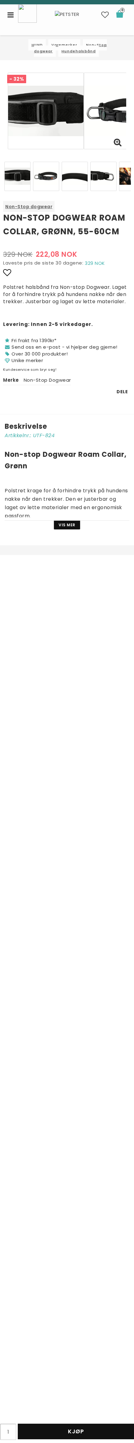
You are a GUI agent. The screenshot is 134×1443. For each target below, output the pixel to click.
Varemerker (64, 44)
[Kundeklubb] (27, 13)
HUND (37, 44)
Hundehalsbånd (78, 51)
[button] (105, 15)
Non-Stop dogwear (28, 206)
